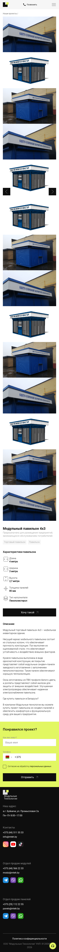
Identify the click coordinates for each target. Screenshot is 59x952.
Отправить (27, 777)
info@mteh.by (10, 836)
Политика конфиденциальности (29, 938)
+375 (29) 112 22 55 (13, 904)
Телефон (7, 752)
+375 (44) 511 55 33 (13, 832)
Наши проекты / (10, 13)
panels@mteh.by (11, 908)
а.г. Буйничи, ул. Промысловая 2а (21, 811)
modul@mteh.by (11, 872)
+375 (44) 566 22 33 (13, 868)
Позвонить (32, 4)
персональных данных (40, 766)
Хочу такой (27, 612)
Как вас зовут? (10, 737)
